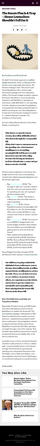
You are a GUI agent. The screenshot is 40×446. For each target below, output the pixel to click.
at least (25, 108)
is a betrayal (26, 83)
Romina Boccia (7, 75)
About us (11, 435)
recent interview (31, 255)
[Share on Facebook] (13, 30)
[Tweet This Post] (17, 30)
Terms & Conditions (20, 437)
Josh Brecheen (16, 220)
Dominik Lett (22, 75)
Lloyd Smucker (16, 184)
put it (17, 125)
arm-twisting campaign (10, 314)
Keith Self (14, 204)
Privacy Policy (27, 435)
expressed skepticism (26, 177)
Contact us (18, 435)
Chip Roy (14, 197)
